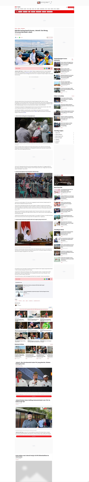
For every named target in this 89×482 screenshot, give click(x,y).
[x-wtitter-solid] (49, 68)
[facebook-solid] (47, 68)
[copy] (51, 68)
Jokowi (30, 71)
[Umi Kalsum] (16, 305)
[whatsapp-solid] (44, 68)
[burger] (73, 8)
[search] (66, 7)
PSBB (35, 111)
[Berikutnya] (53, 350)
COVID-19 (27, 72)
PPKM (25, 112)
